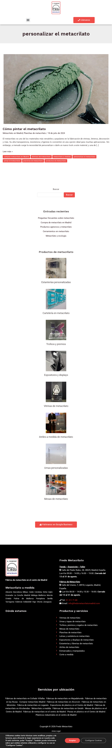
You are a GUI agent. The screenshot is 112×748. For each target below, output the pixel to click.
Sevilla (50, 598)
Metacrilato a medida (41, 708)
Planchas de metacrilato (35, 133)
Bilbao (25, 592)
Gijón (50, 592)
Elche (45, 592)
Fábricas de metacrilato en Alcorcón (63, 702)
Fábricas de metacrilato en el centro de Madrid (44, 711)
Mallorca (42, 595)
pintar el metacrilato (12, 161)
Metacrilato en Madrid (13, 133)
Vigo (34, 602)
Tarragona (9, 602)
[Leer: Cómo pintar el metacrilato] (56, 89)
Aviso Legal (56, 731)
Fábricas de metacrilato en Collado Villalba (25, 698)
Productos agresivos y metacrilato (56, 227)
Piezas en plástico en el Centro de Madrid (86, 711)
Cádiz (31, 592)
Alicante (8, 592)
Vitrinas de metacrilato (69, 618)
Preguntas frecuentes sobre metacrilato (56, 218)
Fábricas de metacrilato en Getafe (68, 708)
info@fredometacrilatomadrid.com (84, 603)
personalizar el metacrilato (84, 157)
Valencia (18, 602)
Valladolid (27, 602)
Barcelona (17, 592)
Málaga (34, 595)
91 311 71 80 (71, 600)
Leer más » (8, 151)
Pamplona (40, 598)
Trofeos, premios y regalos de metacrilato (78, 625)
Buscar (56, 189)
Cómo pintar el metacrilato (24, 129)
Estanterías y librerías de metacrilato (76, 643)
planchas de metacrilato (33, 161)
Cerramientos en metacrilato (56, 231)
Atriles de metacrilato (69, 647)
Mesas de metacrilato (69, 629)
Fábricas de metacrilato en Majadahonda (64, 698)
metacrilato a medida (62, 157)
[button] (28, 20)
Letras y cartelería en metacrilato (74, 636)
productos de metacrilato (56, 161)
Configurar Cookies (93, 740)
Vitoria (39, 602)
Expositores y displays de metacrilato (76, 640)
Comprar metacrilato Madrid (32, 702)
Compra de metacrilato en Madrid (56, 222)
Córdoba (38, 592)
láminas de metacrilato (41, 157)
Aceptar (72, 740)
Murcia (50, 595)
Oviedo (8, 598)
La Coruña (18, 595)
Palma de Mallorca (24, 598)
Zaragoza (47, 602)
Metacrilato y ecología (56, 236)
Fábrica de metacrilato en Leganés (33, 705)
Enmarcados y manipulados (72, 651)
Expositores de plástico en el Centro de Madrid (71, 705)
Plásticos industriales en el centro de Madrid (56, 715)
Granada (9, 595)
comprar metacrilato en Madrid (16, 157)
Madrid (27, 595)
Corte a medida (66, 654)
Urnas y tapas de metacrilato (72, 621)
